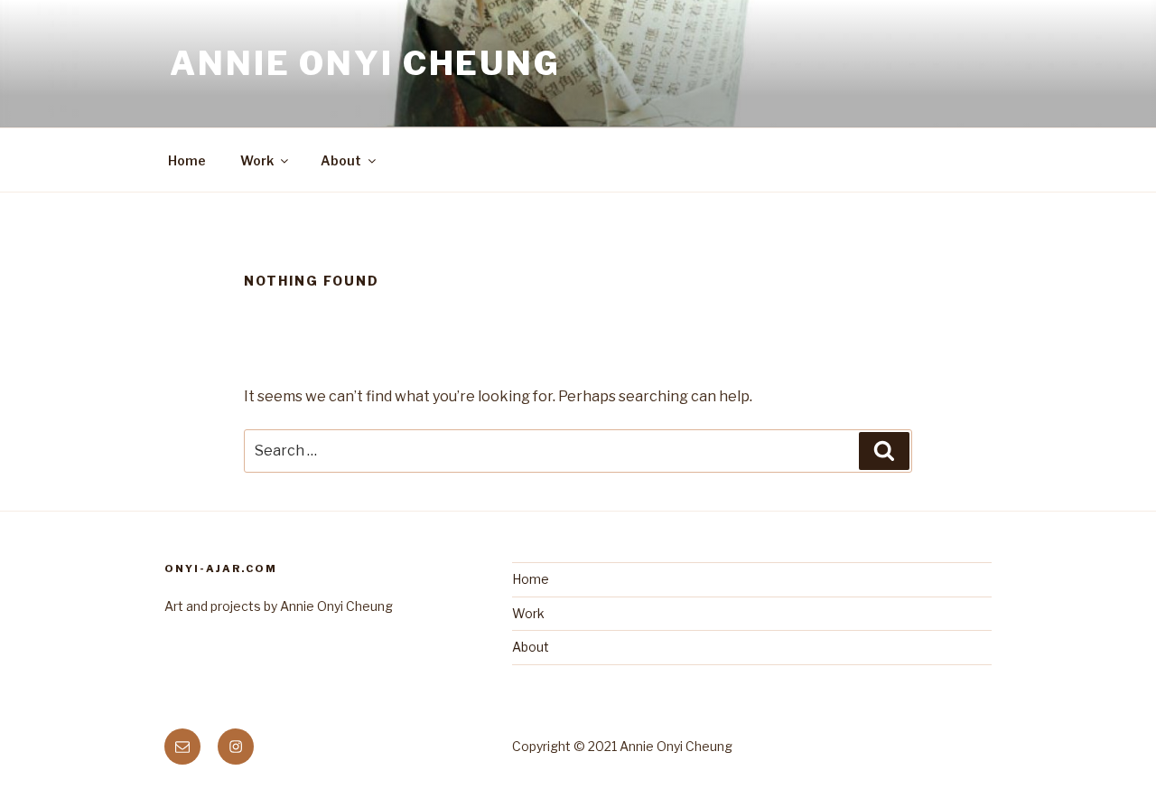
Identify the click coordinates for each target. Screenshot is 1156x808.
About (341, 160)
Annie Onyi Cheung (365, 63)
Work (257, 160)
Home (187, 160)
